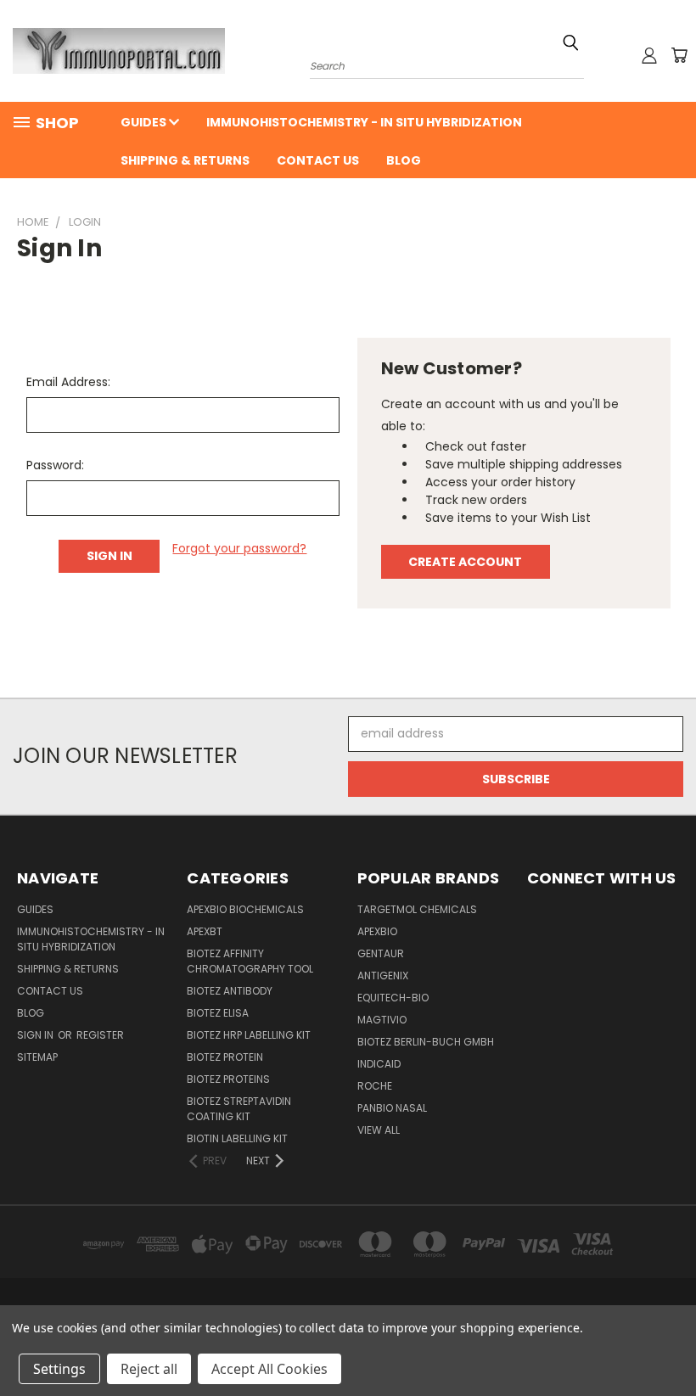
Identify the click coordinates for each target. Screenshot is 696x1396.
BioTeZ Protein (225, 1057)
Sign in (36, 1035)
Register (100, 1035)
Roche (374, 1086)
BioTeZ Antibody (229, 991)
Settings (59, 1369)
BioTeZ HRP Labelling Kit (249, 1035)
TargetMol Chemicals (417, 909)
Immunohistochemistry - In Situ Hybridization (364, 122)
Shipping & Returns (185, 160)
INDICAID (379, 1064)
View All (378, 1130)
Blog (403, 160)
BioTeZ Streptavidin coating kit (239, 1109)
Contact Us (318, 160)
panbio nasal (392, 1108)
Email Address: (68, 381)
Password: (55, 465)
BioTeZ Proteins (228, 1079)
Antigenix (382, 975)
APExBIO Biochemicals (245, 909)
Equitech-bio (393, 997)
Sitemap (37, 1057)
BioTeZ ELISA (218, 1013)
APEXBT (204, 931)
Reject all (149, 1369)
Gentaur (380, 953)
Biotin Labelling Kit (237, 1138)
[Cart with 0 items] (679, 55)
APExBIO (377, 931)
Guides (145, 122)
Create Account (465, 561)
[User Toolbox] (649, 55)
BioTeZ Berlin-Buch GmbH (425, 1041)
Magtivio (382, 1019)
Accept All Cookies (269, 1369)
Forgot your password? (239, 548)
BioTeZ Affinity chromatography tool (250, 961)
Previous (670, 1343)
